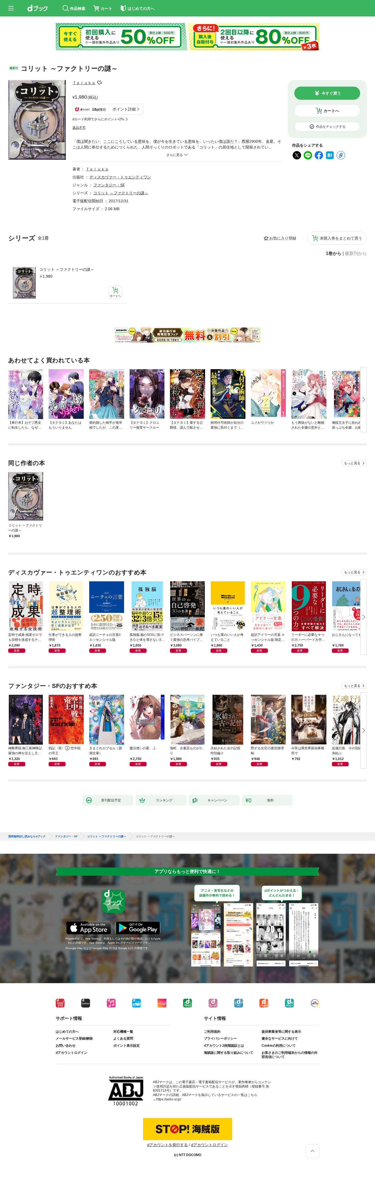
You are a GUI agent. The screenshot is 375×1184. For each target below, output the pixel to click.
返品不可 (79, 128)
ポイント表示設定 (126, 1046)
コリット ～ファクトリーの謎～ (66, 269)
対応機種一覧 (123, 1032)
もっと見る (352, 463)
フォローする (99, 83)
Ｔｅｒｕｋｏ (84, 83)
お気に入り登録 (282, 238)
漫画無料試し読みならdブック (27, 836)
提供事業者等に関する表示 (281, 1032)
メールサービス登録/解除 (74, 1038)
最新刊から (356, 253)
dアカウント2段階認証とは (224, 1046)
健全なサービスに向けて (280, 1038)
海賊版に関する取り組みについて (228, 1053)
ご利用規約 (212, 1032)
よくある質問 (123, 1038)
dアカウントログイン (71, 1053)
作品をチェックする (331, 127)
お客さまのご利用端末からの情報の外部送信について (290, 1055)
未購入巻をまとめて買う (341, 238)
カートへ (331, 111)
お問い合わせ (65, 1046)
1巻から (334, 253)
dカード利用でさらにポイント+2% (98, 119)
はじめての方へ (67, 1032)
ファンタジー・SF (109, 185)
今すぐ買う (331, 93)
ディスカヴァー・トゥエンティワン (120, 177)
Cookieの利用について (279, 1046)
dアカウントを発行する (167, 1145)
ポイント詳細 (124, 109)
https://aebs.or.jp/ (168, 1099)
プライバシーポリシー (220, 1038)
